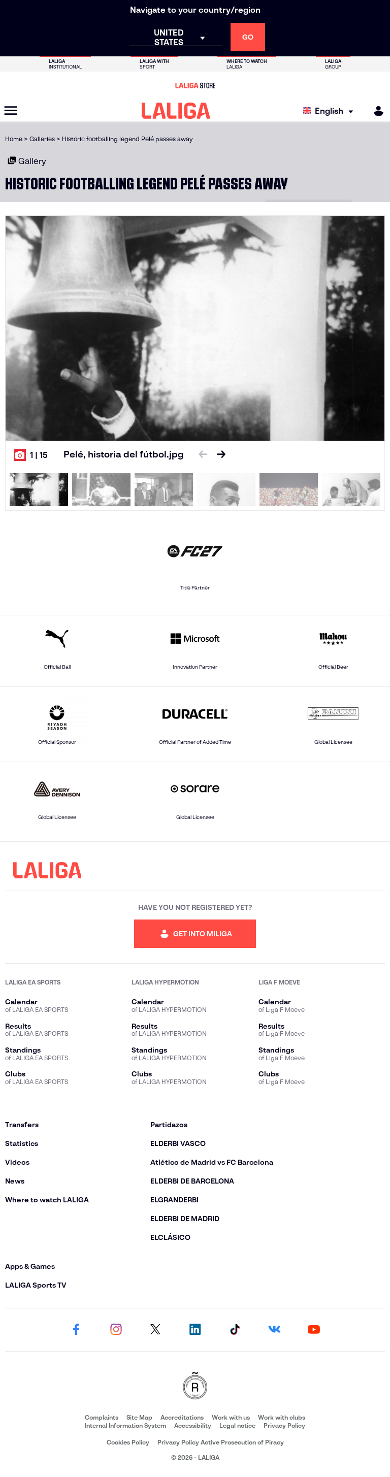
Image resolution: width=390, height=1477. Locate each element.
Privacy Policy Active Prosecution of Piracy (220, 1442)
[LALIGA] (176, 111)
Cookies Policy (128, 1442)
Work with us (231, 1417)
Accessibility (192, 1425)
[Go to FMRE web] (195, 1386)
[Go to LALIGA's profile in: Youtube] (314, 1330)
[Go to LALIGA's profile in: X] (155, 1330)
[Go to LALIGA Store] (195, 85)
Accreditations (182, 1417)
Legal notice (237, 1425)
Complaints (101, 1417)
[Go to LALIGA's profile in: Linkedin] (195, 1330)
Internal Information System (125, 1425)
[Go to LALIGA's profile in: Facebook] (76, 1330)
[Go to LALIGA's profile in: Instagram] (116, 1330)
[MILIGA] (375, 111)
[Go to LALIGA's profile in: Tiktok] (234, 1330)
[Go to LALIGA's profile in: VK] (274, 1330)
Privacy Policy (284, 1425)
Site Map (139, 1417)
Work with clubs (281, 1417)
